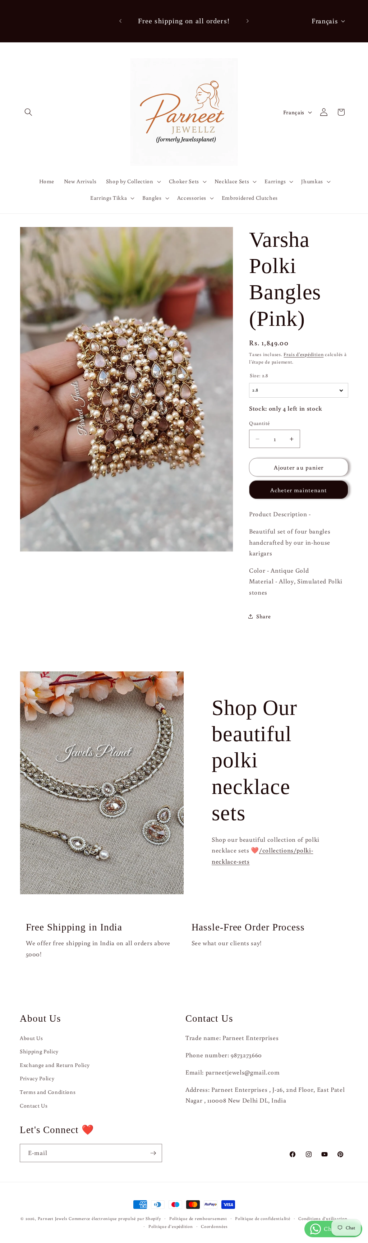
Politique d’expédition (170, 1226)
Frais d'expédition (303, 354)
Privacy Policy (37, 1078)
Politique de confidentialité (262, 1218)
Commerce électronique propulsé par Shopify (115, 1218)
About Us (31, 1037)
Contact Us (34, 1105)
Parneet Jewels (53, 1218)
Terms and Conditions (47, 1091)
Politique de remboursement (198, 1218)
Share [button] (263, 616)
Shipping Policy (39, 1051)
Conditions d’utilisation (322, 1218)
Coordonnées (214, 1226)
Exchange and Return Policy (55, 1064)
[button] (28, 112)
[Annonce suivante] (248, 21)
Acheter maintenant (298, 490)
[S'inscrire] (153, 1153)
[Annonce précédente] (120, 21)
